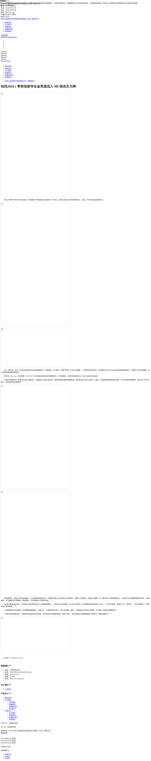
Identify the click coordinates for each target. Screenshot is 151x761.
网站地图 (4, 733)
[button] (4, 61)
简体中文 (4, 37)
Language (4, 35)
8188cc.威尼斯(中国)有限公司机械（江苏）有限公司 (19, 19)
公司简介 (8, 689)
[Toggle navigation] (39, 19)
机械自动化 (9, 29)
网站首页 (8, 22)
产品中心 (8, 711)
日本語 (7, 758)
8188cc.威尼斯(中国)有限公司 (15, 81)
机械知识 (8, 27)
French (14, 37)
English (9, 37)
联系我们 (8, 31)
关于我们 (8, 25)
